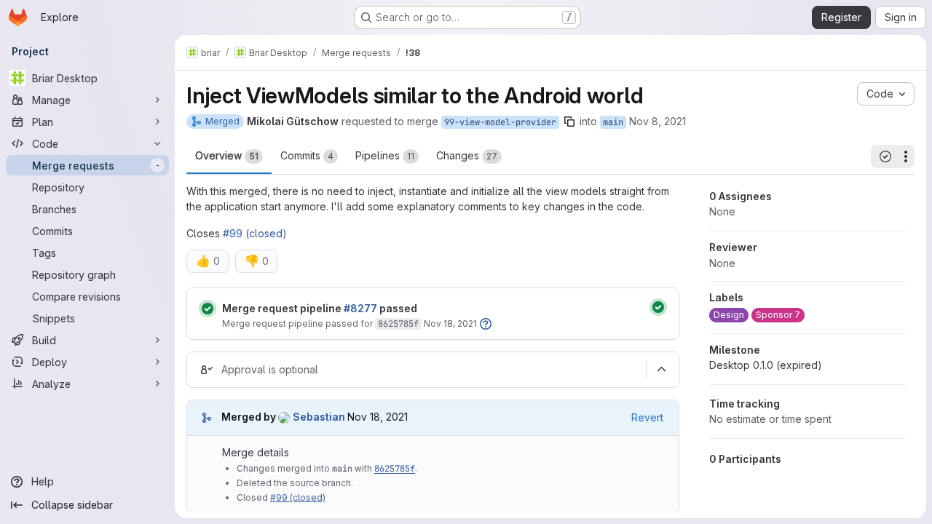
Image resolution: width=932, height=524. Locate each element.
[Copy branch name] (569, 121)
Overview (226, 155)
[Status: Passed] (207, 308)
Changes (466, 155)
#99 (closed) (255, 233)
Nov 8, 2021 (657, 121)
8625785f (398, 324)
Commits (306, 155)
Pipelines (384, 155)
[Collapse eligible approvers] (661, 369)
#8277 (360, 308)
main (613, 122)
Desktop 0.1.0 (765, 365)
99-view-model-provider (500, 122)
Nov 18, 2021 (450, 323)
